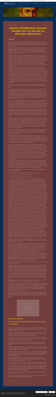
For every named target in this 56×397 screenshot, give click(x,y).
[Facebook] (5, 1)
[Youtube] (6, 1)
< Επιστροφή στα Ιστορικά (12, 24)
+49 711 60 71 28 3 (49, 0)
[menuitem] (21, 3)
